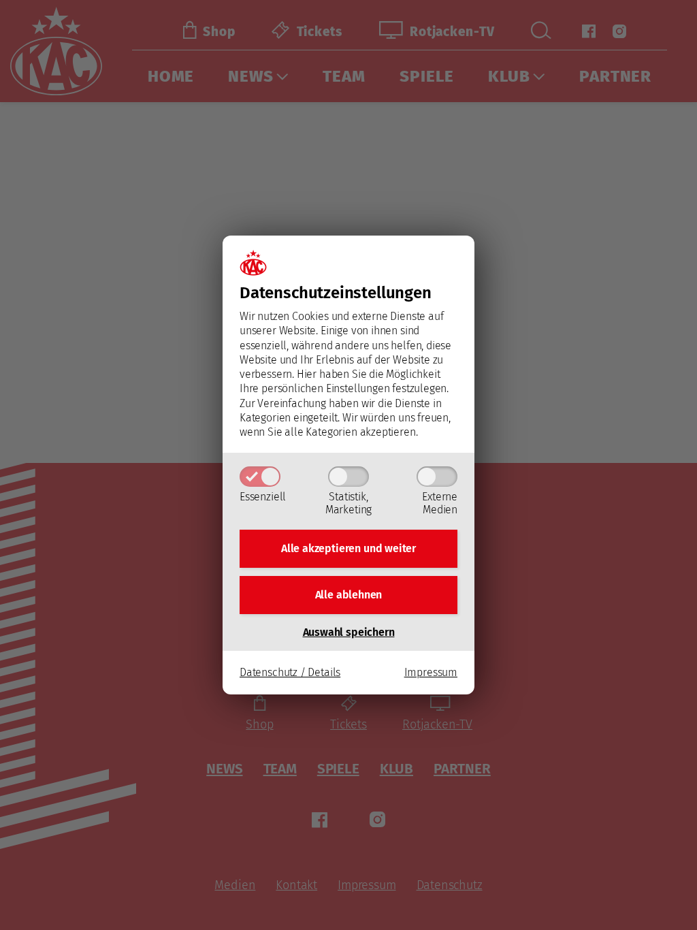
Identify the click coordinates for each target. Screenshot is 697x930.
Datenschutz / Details (290, 672)
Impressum (430, 672)
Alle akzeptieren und (348, 548)
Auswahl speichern (349, 632)
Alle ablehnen (349, 594)
